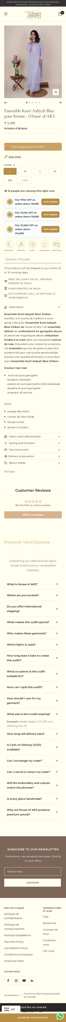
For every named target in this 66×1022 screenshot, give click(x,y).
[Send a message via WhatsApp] (60, 1016)
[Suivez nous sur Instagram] (16, 981)
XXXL (25, 180)
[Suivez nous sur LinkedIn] (32, 981)
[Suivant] (60, 102)
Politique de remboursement (14, 926)
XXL (10, 180)
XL (55, 171)
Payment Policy (14, 941)
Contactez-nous (49, 942)
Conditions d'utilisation (18, 954)
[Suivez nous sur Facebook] (8, 981)
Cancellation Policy (16, 948)
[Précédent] (5, 102)
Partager (9, 471)
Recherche (49, 923)
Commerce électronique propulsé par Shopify (42, 995)
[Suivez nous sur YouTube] (24, 981)
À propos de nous (50, 931)
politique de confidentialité (13, 916)
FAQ (45, 916)
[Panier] (60, 13)
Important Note (14, 961)
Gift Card (48, 951)
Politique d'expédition (17, 935)
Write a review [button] (33, 514)
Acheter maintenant (33, 1017)
